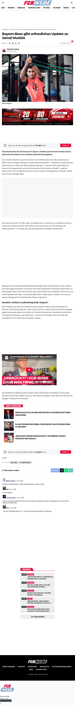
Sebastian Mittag (13, 49)
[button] (3, 3)
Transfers (30, 598)
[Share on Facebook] (9, 43)
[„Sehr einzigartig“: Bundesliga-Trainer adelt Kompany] (37, 576)
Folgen (65, 145)
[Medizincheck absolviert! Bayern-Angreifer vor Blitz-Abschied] (37, 600)
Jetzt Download (6, 701)
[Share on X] (12, 43)
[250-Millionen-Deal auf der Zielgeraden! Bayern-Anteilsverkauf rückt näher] (37, 584)
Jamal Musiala (14, 462)
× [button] (0, 703)
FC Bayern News (15, 29)
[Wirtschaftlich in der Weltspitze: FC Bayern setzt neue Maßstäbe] (9, 414)
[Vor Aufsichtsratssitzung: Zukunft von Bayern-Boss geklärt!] (37, 608)
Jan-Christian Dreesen (25, 462)
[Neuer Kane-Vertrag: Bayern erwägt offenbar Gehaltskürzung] (37, 592)
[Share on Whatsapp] (15, 43)
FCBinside (5, 29)
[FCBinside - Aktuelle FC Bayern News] (37, 2)
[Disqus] (37, 501)
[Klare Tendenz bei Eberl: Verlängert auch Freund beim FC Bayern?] (9, 426)
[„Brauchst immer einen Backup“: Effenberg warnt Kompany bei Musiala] (9, 438)
